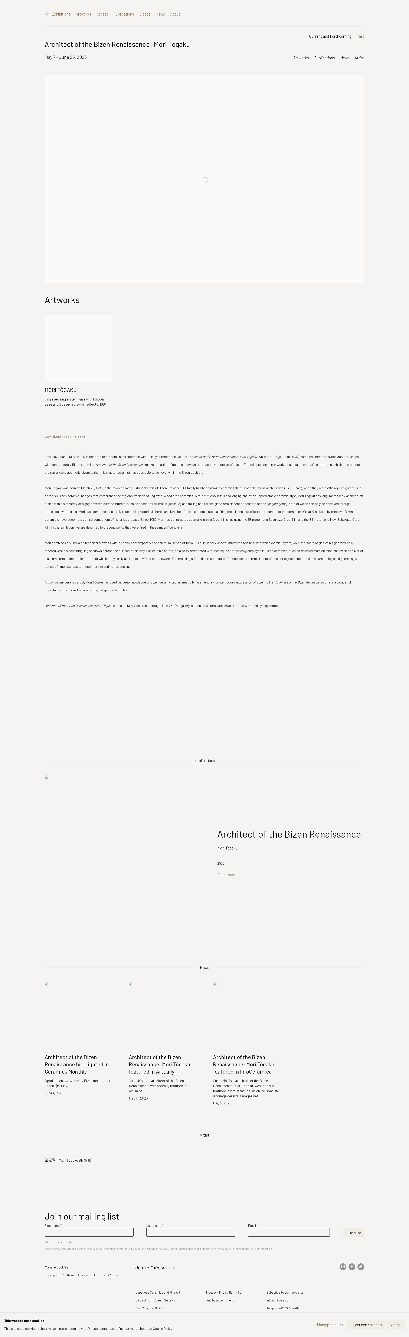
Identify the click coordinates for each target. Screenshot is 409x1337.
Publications (123, 13)
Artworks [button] (301, 57)
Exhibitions (61, 13)
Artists (102, 13)
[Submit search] (48, 13)
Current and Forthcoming (330, 36)
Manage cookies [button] (56, 1267)
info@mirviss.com (278, 1300)
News (160, 13)
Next (392, 681)
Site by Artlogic (110, 1275)
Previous (17, 681)
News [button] (344, 57)
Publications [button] (324, 57)
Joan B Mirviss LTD (328, 14)
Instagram (343, 1266)
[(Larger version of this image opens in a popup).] (204, 681)
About (175, 13)
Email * (253, 1225)
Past (360, 36)
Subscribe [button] (353, 1233)
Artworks (83, 13)
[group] (204, 681)
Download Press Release (65, 436)
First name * (53, 1225)
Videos (144, 13)
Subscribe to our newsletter (285, 1292)
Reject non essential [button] (366, 1325)
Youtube (360, 1266)
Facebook (352, 1266)
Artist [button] (359, 57)
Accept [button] (396, 1325)
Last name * (154, 1225)
